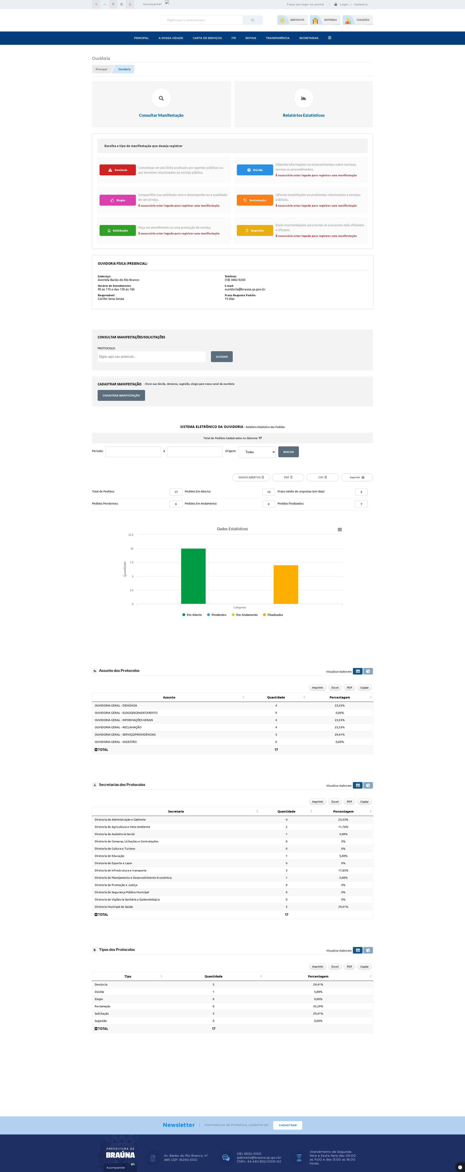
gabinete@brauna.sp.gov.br (259, 1157)
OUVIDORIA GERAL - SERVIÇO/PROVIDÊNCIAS (125, 734)
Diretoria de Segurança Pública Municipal (122, 892)
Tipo (127, 976)
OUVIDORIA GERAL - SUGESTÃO (116, 741)
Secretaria (176, 811)
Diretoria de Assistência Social (114, 834)
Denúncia (101, 984)
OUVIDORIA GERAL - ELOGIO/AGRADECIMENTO (126, 712)
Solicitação (102, 1013)
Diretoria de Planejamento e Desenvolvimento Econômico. (133, 877)
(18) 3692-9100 (249, 1154)
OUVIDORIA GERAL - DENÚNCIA (116, 705)
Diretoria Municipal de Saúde (114, 906)
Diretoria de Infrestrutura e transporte (121, 870)
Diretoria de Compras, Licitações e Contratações (126, 841)
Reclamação (102, 1006)
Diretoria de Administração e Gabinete (120, 819)
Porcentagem (340, 697)
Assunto (169, 697)
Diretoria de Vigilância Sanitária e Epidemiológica (127, 899)
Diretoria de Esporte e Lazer (113, 863)
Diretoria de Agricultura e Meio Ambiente (122, 826)
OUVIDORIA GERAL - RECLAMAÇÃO (118, 727)
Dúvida (99, 991)
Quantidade (276, 697)
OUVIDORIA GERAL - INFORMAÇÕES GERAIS (124, 720)
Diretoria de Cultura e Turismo (115, 848)
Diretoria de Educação (109, 855)
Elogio (99, 999)
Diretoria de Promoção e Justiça (116, 884)
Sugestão (101, 1020)
